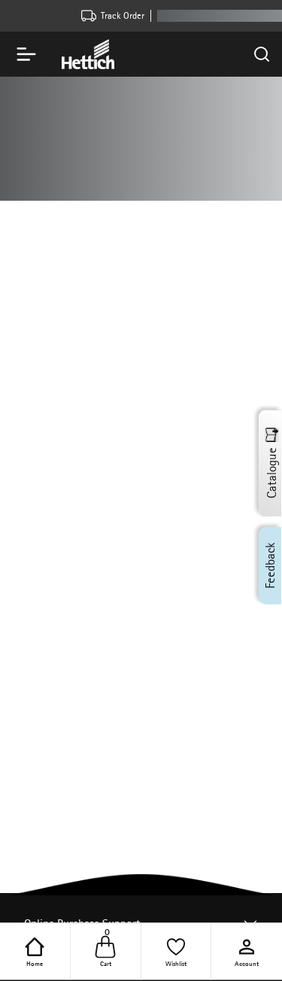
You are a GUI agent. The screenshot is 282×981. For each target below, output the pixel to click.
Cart (105, 951)
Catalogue (271, 472)
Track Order (122, 15)
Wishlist (175, 962)
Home (34, 962)
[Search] (262, 54)
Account (247, 962)
